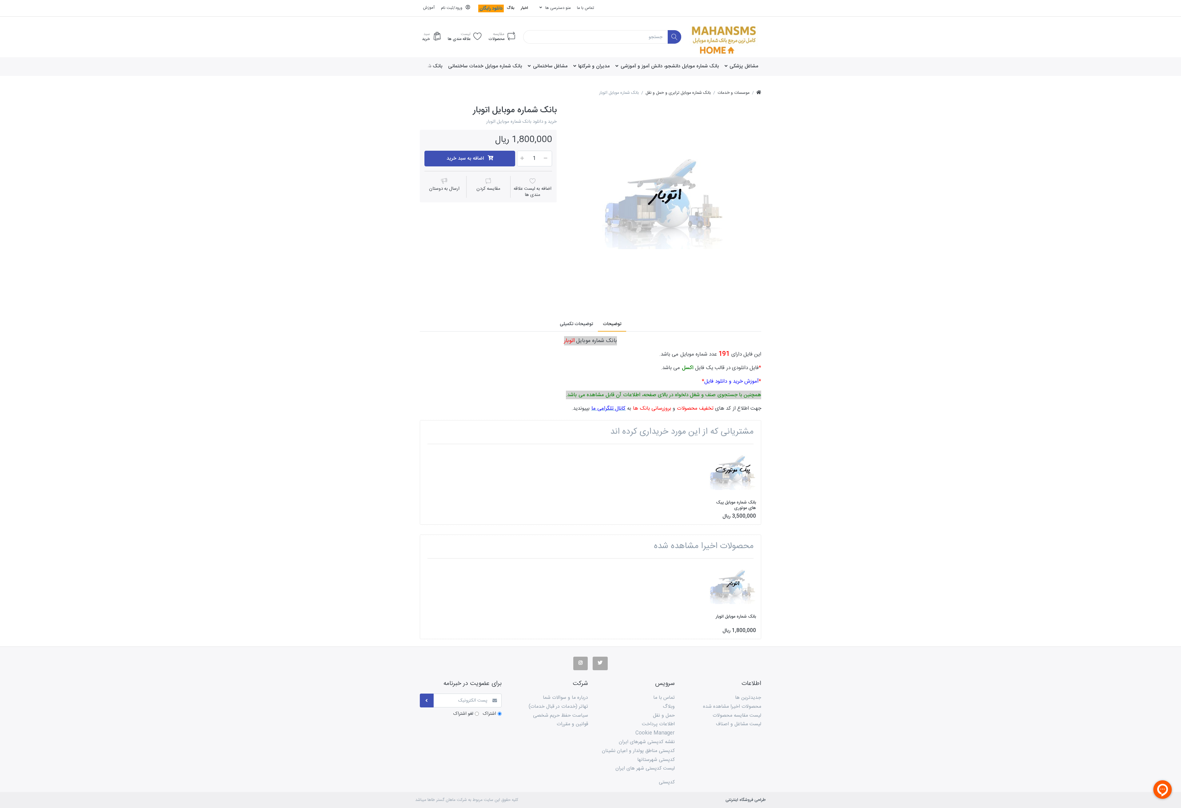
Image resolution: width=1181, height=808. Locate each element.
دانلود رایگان (491, 8)
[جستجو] (675, 37)
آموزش (429, 7)
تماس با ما (585, 8)
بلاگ (510, 8)
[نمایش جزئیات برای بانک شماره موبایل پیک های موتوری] (732, 472)
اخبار (524, 8)
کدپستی (667, 782)
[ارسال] (427, 700)
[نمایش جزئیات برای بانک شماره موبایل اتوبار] (732, 586)
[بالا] (758, 93)
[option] (663, 203)
